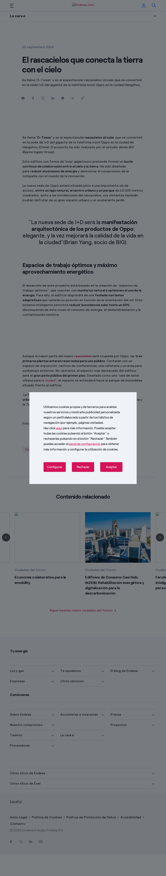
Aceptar (111, 467)
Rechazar (83, 467)
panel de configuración (85, 444)
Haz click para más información (68, 428)
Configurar (54, 467)
